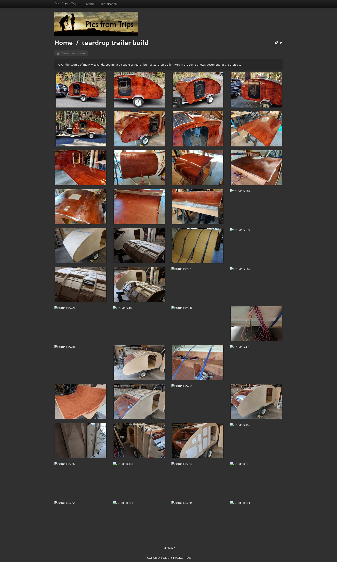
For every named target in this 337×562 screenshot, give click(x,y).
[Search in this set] (275, 43)
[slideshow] (281, 43)
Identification (108, 4)
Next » (171, 547)
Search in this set (74, 53)
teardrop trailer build (115, 42)
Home (63, 42)
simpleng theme (181, 557)
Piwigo (165, 557)
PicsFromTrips (66, 3)
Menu (90, 4)
